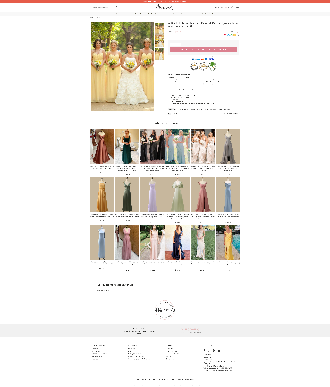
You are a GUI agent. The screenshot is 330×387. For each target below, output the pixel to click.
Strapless (219, 109)
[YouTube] (219, 350)
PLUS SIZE (200, 109)
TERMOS (178, 385)
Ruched (207, 109)
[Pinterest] (214, 350)
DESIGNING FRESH (196, 385)
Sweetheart (226, 109)
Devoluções (186, 90)
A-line (175, 109)
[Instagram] (210, 350)
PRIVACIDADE (185, 385)
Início (91, 17)
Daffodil (186, 109)
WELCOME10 (190, 329)
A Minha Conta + (219, 7)
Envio (178, 90)
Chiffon (181, 109)
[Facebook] (205, 350)
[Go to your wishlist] (212, 6)
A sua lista (233, 31)
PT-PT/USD (236, 7)
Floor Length (192, 109)
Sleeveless (213, 109)
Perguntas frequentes (198, 90)
